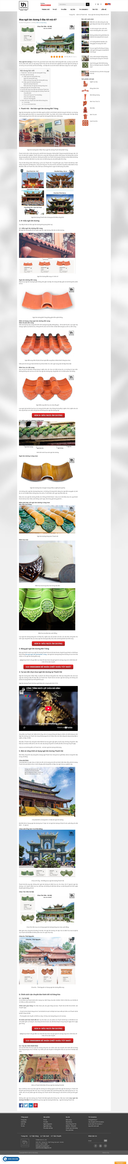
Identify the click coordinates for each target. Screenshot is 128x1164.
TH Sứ (45, 1120)
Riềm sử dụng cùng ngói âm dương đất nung (36, 80)
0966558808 (46, 5)
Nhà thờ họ (69, 1122)
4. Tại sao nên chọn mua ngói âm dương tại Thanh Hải (34, 89)
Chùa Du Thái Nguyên (29, 98)
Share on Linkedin (31, 1105)
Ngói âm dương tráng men (31, 84)
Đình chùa (69, 1120)
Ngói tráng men (47, 1124)
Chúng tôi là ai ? (92, 1120)
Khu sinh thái (69, 1130)
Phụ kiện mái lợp (48, 1128)
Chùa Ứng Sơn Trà (71, 1124)
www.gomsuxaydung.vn (42, 1146)
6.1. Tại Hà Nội (26, 102)
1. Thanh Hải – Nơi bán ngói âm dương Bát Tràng (33, 73)
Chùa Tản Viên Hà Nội (29, 97)
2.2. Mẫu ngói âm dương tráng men (31, 82)
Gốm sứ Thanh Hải (81, 14)
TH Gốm (45, 1122)
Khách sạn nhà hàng (71, 1128)
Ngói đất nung (47, 1126)
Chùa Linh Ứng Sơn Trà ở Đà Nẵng (33, 95)
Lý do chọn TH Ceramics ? (95, 1124)
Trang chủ (46, 9)
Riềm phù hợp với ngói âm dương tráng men (35, 85)
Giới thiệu (23, 1122)
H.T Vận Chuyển (56, 1136)
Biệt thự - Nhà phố (71, 1126)
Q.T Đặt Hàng (34, 1136)
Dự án (73, 9)
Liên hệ (103, 9)
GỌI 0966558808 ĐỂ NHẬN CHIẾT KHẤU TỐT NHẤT (48, 667)
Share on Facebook (21, 1105)
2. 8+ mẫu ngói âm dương (27, 74)
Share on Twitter (26, 1105)
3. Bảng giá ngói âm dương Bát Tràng (30, 87)
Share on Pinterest (35, 1105)
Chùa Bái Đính (27, 93)
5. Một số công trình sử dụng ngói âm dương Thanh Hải (34, 91)
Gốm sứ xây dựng (41, 22)
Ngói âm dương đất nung (30, 78)
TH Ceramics (83, 9)
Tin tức (23, 1126)
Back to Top (106, 1152)
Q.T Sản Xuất (44, 1136)
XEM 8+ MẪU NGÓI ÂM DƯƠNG (48, 415)
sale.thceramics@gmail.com (43, 1148)
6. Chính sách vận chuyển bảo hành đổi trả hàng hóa (34, 100)
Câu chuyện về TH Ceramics (96, 1122)
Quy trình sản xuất (93, 1126)
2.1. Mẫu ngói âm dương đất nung (31, 76)
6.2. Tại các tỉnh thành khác (29, 104)
